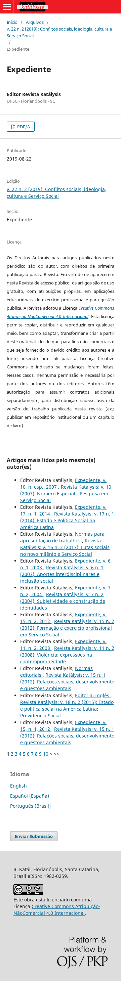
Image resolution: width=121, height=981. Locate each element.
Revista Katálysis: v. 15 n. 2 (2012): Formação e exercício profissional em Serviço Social (67, 628)
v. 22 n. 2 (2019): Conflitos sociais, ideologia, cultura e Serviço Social (59, 32)
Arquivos (35, 22)
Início (12, 22)
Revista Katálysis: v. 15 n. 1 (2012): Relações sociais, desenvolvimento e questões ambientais (67, 682)
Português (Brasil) (30, 806)
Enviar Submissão (34, 836)
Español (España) (29, 796)
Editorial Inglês (93, 695)
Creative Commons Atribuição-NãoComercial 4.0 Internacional (56, 909)
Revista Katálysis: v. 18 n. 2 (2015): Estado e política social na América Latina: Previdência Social (67, 709)
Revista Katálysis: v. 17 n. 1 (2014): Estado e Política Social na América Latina (67, 520)
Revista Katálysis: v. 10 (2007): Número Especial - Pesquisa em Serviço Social (65, 493)
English (18, 786)
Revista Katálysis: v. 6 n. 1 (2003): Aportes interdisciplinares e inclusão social (62, 574)
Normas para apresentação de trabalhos (62, 537)
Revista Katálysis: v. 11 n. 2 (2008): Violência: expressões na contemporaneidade (67, 655)
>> (56, 754)
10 (45, 754)
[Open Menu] (6, 6)
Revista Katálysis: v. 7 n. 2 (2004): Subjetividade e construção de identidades (62, 601)
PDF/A (23, 127)
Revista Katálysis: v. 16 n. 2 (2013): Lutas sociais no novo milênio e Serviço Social (65, 547)
